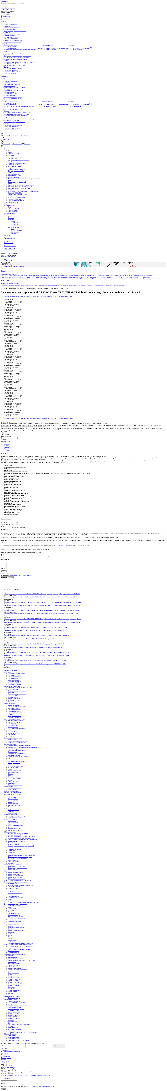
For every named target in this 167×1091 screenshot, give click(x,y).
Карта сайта (4, 1053)
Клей (118, 277)
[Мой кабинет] (1, 20)
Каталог (10, 152)
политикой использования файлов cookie (44, 1086)
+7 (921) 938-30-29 (6, 9)
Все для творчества (54, 277)
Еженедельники (70, 285)
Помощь (3, 1059)
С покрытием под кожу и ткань (56, 285)
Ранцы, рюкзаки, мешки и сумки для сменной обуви (30, 278)
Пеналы (78, 277)
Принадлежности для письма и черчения (132, 277)
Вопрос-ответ (5, 1061)
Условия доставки (6, 1058)
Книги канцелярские (65, 278)
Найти (3, 1083)
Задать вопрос (8, 450)
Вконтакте (9, 260)
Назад (9, 150)
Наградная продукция (52, 278)
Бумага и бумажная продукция (101, 278)
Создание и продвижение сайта (10, 1075)
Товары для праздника (41, 277)
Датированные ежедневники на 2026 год (28, 285)
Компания (11, 218)
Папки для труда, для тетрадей (107, 277)
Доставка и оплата (13, 208)
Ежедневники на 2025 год (8, 285)
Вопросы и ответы (16, 230)
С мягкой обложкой (80, 285)
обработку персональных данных (21, 575)
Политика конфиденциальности (10, 1051)
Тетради (12, 278)
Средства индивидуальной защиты (94, 275)
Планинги (44, 285)
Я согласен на (17, 575)
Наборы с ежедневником (106, 285)
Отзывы (6, 447)
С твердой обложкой (92, 285)
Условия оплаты (5, 1056)
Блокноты (77, 278)
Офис (72, 278)
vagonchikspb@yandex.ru (8, 8)
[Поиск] (2, 141)
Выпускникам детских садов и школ (56, 275)
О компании (14, 222)
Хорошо (3, 1089)
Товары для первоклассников (89, 277)
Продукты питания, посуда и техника (130, 275)
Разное (8, 278)
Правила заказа (8, 448)
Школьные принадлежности (68, 277)
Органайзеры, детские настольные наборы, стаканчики (126, 278)
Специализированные (119, 285)
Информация (4, 1054)
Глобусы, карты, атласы (112, 275)
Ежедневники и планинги (27, 275)
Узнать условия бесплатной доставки (12, 266)
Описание (7, 444)
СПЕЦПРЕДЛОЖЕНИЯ (27, 277)
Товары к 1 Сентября (7, 275)
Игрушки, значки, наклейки (75, 275)
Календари (16, 275)
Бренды (3, 1062)
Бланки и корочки (40, 275)
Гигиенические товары (13, 277)
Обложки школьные (86, 278)
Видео (6, 445)
